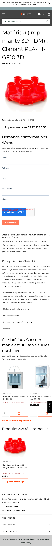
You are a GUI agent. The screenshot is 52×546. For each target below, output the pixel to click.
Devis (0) (50, 407)
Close (49, 3)
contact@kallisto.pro (15, 510)
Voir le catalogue (3, 14)
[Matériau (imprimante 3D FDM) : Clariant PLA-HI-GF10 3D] (15, 446)
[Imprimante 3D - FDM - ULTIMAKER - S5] (15, 377)
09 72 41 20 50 (12, 507)
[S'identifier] (44, 14)
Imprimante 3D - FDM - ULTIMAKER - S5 (15, 397)
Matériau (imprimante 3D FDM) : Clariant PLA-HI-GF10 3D (14, 467)
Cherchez (47, 21)
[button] (8, 411)
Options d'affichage (15, 482)
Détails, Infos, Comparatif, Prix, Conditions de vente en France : (24, 236)
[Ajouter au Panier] (19, 413)
